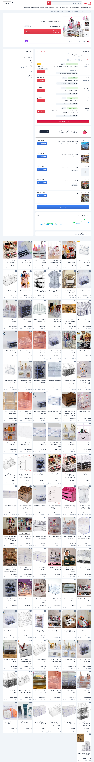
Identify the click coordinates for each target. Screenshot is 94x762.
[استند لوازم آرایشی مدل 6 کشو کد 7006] (69, 711)
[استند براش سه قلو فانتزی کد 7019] (84, 743)
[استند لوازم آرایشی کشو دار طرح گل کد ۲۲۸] (54, 619)
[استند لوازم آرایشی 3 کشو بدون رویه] (10, 340)
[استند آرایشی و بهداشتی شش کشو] (25, 309)
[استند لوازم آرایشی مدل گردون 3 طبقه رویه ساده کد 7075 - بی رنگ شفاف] (84, 494)
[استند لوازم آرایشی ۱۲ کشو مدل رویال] (39, 370)
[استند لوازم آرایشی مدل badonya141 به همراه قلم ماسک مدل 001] (84, 711)
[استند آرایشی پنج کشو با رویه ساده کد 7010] (69, 526)
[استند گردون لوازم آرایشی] (25, 711)
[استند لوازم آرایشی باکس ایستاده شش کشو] (39, 619)
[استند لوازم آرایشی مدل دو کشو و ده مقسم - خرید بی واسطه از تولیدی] (69, 494)
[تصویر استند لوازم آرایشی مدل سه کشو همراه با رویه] (86, 18)
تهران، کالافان (86, 66)
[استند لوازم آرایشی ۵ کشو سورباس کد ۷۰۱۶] (25, 557)
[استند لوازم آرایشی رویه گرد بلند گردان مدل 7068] (39, 309)
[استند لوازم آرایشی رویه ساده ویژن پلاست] (54, 309)
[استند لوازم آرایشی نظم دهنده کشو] (25, 526)
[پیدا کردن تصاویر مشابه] (83, 35)
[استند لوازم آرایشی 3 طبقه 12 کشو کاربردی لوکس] (10, 588)
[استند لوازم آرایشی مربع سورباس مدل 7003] (10, 711)
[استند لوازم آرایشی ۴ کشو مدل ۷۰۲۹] (39, 250)
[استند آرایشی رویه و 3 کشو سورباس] (10, 649)
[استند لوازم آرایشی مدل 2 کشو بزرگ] (84, 557)
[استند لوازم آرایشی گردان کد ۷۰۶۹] (54, 526)
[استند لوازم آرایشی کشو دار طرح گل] (84, 588)
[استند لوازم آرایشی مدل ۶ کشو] (10, 680)
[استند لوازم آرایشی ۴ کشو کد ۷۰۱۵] (10, 494)
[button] (7, 3)
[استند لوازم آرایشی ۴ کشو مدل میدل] (84, 340)
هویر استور (86, 88)
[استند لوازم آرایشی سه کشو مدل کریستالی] (39, 526)
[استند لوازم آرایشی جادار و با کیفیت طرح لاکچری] (69, 279)
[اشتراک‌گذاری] (31, 26)
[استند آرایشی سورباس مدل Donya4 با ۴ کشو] (69, 250)
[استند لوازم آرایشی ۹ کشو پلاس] (39, 463)
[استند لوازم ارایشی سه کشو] (84, 401)
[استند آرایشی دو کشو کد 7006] (69, 649)
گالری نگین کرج (85, 193)
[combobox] (66, 3)
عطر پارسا (87, 179)
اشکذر (88, 100)
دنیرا (88, 153)
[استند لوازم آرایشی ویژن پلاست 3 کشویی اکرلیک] (25, 250)
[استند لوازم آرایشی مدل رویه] (39, 649)
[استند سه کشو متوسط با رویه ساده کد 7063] (69, 432)
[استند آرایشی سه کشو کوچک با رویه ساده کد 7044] (25, 370)
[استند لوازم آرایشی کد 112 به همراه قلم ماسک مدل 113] (25, 680)
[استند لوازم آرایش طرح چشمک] (84, 432)
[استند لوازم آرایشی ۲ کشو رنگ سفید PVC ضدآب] (69, 619)
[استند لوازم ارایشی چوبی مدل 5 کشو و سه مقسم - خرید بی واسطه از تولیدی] (69, 401)
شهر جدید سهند (86, 80)
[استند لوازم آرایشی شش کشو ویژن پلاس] (84, 649)
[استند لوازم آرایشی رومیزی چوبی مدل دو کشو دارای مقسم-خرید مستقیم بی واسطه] (25, 494)
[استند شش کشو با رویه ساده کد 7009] (54, 557)
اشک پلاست (86, 98)
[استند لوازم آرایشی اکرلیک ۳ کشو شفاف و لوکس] (10, 250)
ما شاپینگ (86, 166)
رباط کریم (87, 110)
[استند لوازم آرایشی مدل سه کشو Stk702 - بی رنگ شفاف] (54, 432)
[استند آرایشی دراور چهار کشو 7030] (10, 309)
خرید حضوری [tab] (71, 60)
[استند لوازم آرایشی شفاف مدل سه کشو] (84, 250)
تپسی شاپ (86, 64)
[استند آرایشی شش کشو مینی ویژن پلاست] (54, 340)
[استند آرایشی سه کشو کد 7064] (25, 340)
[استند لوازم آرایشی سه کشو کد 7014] (25, 401)
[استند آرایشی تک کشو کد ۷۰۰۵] (54, 680)
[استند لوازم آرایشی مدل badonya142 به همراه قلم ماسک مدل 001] (69, 370)
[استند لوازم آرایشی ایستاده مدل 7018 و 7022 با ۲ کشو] (84, 526)
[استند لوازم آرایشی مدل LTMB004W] (39, 279)
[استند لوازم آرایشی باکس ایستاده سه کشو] (10, 401)
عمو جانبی (86, 108)
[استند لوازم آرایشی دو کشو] (39, 494)
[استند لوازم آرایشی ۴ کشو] (25, 619)
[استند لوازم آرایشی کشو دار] (25, 588)
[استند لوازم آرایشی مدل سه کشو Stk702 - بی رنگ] (39, 432)
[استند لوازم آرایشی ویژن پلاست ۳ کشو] (54, 588)
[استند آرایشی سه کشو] (54, 463)
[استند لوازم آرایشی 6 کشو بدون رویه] (39, 401)
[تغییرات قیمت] (38, 26)
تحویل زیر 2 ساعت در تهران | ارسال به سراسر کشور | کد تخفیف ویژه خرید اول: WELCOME (65, 69)
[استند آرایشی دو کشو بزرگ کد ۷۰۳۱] (54, 370)
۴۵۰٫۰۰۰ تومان (41, 77)
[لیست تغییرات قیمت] (38, 215)
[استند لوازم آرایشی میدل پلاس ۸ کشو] (39, 340)
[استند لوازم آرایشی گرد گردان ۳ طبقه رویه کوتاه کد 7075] (84, 370)
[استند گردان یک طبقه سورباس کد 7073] (10, 432)
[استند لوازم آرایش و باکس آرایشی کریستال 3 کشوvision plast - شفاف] (69, 463)
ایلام (88, 90)
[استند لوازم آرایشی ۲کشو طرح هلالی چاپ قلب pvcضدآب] (39, 588)
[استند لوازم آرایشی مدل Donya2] (84, 279)
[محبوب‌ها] (34, 26)
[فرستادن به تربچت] (26, 41)
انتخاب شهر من (44, 132)
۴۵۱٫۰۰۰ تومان (40, 88)
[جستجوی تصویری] (52, 3)
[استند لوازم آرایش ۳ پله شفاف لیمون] (39, 680)
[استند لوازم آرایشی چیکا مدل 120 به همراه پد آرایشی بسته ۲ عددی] (54, 711)
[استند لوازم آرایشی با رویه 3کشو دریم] (69, 340)
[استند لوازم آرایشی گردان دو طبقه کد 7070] (54, 279)
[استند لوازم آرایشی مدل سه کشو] (54, 401)
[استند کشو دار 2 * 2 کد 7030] (69, 680)
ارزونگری (87, 78)
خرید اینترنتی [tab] (83, 60)
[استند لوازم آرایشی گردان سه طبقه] (25, 279)
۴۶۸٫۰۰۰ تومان (40, 108)
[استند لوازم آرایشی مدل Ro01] (10, 279)
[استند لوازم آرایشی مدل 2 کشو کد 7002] (39, 557)
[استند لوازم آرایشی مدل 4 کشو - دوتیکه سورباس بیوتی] (25, 649)
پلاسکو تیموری (85, 140)
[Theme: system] (13, 3)
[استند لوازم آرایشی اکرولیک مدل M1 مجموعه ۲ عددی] (54, 250)
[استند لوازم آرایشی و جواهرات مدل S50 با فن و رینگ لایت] (69, 557)
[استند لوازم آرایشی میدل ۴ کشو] (84, 309)
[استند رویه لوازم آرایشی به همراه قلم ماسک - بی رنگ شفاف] (10, 463)
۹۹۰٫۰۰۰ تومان (40, 66)
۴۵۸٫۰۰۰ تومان (41, 98)
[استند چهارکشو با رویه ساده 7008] (84, 680)
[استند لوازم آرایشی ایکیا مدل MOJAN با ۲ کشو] (25, 432)
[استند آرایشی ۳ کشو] (84, 463)
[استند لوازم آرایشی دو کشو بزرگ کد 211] (69, 588)
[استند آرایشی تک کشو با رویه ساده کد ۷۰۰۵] (54, 649)
